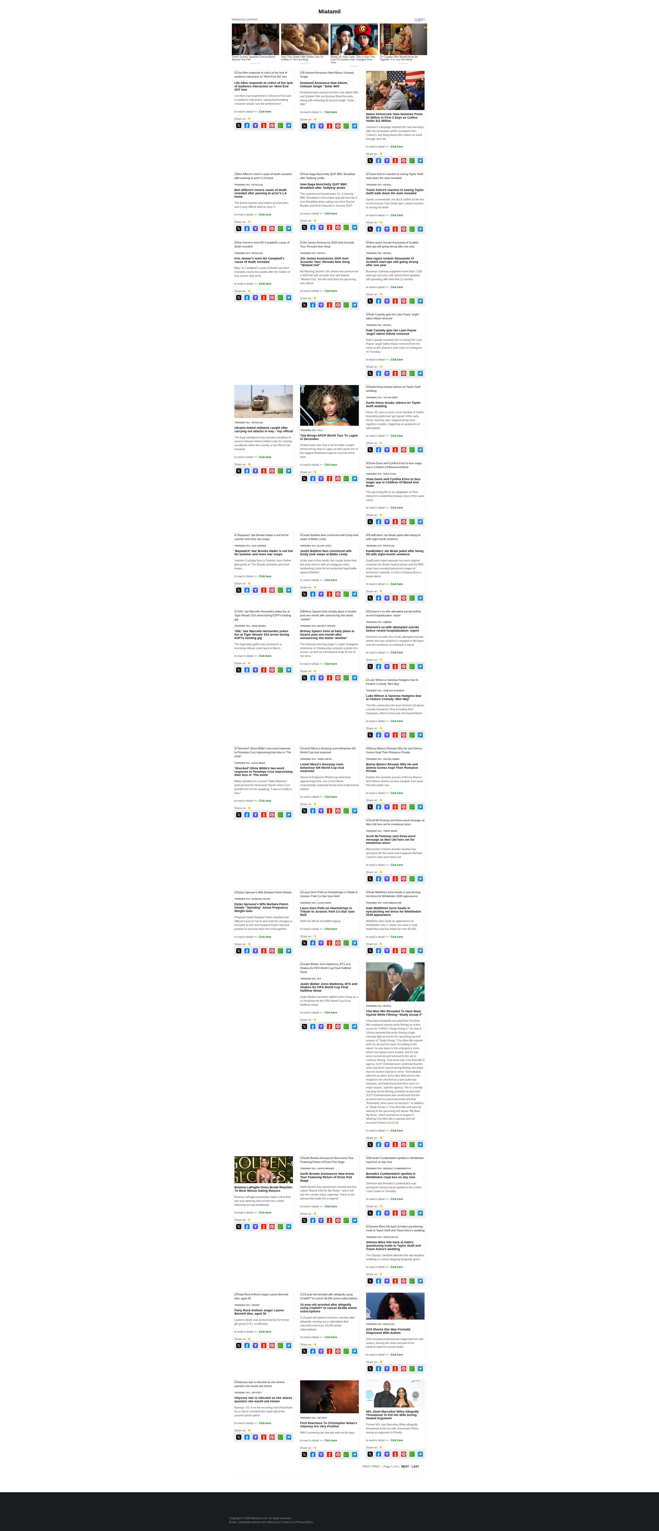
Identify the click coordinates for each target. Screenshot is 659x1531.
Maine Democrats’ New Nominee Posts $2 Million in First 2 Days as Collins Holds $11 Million (394, 117)
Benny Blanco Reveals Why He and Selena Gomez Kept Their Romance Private (392, 768)
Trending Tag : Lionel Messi (316, 759)
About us (273, 1522)
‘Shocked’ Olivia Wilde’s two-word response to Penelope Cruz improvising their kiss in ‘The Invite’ (263, 772)
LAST (415, 1466)
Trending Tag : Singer (246, 1305)
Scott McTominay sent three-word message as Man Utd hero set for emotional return (390, 839)
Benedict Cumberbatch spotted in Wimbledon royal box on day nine (390, 1175)
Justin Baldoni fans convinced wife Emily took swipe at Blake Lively (326, 552)
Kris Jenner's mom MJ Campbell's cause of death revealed (259, 260)
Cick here (265, 111)
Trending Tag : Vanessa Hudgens (385, 690)
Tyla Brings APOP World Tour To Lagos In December (329, 437)
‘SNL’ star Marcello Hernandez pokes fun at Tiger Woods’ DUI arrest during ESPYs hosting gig (261, 634)
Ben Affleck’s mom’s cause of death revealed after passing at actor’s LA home (260, 193)
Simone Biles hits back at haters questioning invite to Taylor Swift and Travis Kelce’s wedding (393, 1245)
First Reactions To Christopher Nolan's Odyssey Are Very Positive (328, 1424)
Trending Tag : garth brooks (317, 1168)
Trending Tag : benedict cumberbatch (388, 1168)
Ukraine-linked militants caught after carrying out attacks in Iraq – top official (263, 429)
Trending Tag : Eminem (378, 622)
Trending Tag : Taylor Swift (382, 397)
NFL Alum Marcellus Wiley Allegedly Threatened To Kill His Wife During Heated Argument (392, 1415)
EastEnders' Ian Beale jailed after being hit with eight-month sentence (395, 552)
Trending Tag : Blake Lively (316, 546)
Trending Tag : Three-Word (381, 831)
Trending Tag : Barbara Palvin (252, 899)
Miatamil (330, 11)
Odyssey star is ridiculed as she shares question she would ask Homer (263, 1399)
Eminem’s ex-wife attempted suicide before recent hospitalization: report (392, 628)
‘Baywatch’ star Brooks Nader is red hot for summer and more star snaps (263, 552)
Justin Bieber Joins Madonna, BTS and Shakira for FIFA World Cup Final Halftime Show (328, 987)
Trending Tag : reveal (379, 185)
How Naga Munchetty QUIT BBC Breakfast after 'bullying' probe (323, 186)
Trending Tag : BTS (310, 979)
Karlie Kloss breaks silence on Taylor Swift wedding (393, 404)
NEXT (405, 1466)
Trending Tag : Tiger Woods (250, 626)
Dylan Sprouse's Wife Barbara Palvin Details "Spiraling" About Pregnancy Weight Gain (261, 907)
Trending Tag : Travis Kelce (382, 1237)
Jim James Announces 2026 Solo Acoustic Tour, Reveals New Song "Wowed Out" (325, 262)
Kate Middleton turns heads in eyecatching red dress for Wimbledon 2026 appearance (393, 911)
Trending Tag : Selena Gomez (383, 759)
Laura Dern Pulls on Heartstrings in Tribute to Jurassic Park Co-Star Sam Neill (327, 911)
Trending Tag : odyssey (248, 1392)
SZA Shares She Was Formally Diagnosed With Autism (388, 1331)
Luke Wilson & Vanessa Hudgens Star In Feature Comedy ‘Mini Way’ (393, 697)
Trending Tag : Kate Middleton (383, 903)
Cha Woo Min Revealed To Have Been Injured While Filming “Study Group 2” (394, 1013)
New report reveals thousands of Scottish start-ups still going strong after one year (392, 262)
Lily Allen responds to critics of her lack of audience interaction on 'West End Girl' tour (263, 86)
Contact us (287, 1522)
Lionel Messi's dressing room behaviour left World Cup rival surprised (322, 768)
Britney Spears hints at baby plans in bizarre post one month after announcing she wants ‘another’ (327, 634)
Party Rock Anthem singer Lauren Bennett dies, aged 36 (259, 1312)
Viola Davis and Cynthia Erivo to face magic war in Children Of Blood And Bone (393, 482)
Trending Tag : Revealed (248, 185)
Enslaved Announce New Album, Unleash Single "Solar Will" (324, 84)
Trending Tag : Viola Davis (381, 474)
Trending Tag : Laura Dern (315, 903)
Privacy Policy (304, 1522)
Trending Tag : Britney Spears (318, 626)
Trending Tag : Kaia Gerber (250, 546)
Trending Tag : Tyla (311, 430)
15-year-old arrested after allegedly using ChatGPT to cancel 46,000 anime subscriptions (328, 1308)
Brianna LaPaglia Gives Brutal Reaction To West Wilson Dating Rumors (263, 1189)
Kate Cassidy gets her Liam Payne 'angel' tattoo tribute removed (391, 332)
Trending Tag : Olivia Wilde (249, 763)
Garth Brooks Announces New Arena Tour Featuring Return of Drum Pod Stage (327, 1177)
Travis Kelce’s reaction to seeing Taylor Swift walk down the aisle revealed (395, 191)
